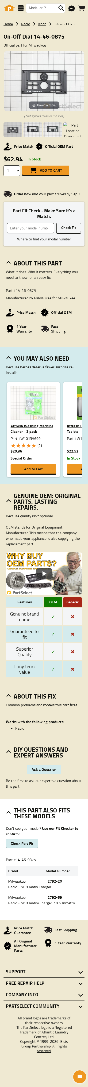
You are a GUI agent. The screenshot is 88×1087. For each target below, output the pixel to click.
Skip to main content (44, 37)
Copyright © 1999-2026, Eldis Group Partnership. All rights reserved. (44, 1046)
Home (8, 24)
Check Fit (68, 227)
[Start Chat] (79, 1076)
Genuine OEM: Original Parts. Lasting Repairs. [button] (47, 501)
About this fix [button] (35, 696)
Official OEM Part (59, 146)
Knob (42, 24)
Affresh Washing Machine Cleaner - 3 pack (32, 428)
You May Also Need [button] (41, 358)
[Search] (61, 8)
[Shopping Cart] (81, 8)
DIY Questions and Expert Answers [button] (41, 752)
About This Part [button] (38, 263)
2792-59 (55, 897)
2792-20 (55, 881)
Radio (25, 24)
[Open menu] (20, 8)
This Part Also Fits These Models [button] (42, 813)
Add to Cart (51, 170)
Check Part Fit (22, 843)
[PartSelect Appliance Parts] (9, 8)
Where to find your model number (44, 239)
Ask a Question (44, 769)
